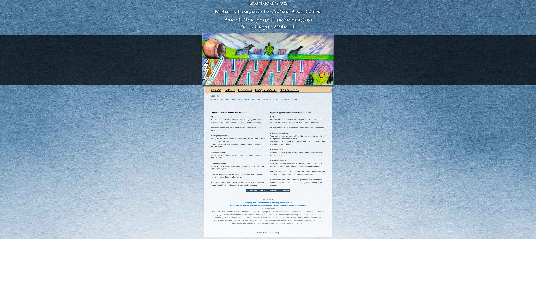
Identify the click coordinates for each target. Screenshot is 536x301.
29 (270, 99)
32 (277, 99)
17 (241, 99)
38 (291, 99)
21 (251, 99)
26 (263, 99)
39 (293, 99)
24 (258, 99)
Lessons (245, 90)
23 (255, 99)
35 (284, 99)
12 (229, 99)
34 (282, 99)
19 (246, 99)
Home (216, 90)
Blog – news (266, 90)
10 (225, 99)
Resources (289, 90)
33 (279, 99)
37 (289, 99)
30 (272, 99)
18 (244, 99)
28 (267, 99)
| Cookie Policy (273, 232)
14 (234, 99)
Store (230, 90)
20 (248, 99)
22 (253, 99)
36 (286, 99)
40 (296, 99)
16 (239, 99)
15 (236, 99)
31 (274, 99)
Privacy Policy (262, 232)
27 (265, 99)
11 (227, 99)
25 (260, 99)
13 (232, 99)
